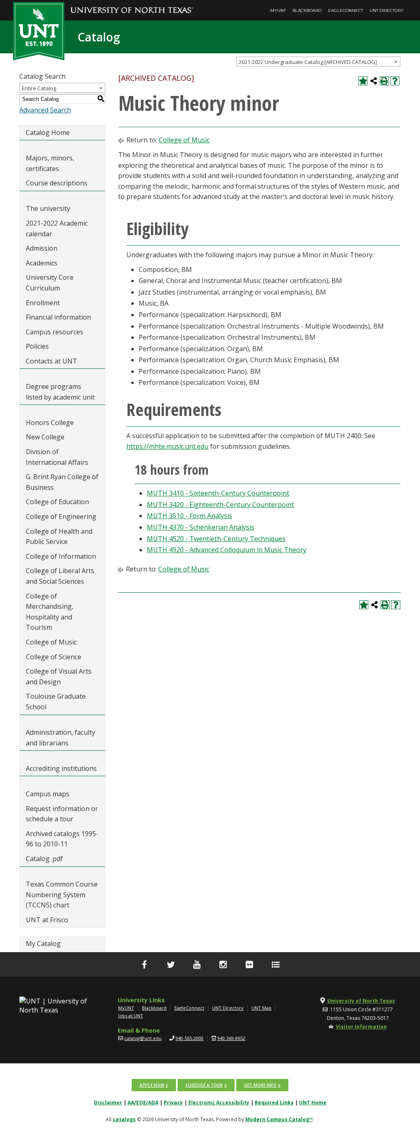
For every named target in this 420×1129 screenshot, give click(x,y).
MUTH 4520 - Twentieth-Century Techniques (216, 538)
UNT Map (261, 1008)
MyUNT (278, 10)
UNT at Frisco (47, 919)
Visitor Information (361, 1026)
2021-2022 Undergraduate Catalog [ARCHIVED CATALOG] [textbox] (308, 62)
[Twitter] (170, 964)
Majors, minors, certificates (50, 163)
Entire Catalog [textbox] (39, 88)
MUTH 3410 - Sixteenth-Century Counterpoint (218, 493)
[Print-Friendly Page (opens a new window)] (384, 80)
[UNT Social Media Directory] (275, 964)
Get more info (260, 1085)
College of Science (53, 656)
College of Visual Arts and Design (58, 676)
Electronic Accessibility (218, 1102)
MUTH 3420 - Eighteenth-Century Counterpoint (220, 504)
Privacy (173, 1102)
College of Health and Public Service (59, 536)
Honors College (50, 422)
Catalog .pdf (44, 858)
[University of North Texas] (132, 4)
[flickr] (249, 964)
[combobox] (318, 61)
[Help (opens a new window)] (394, 80)
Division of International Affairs (57, 457)
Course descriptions (56, 182)
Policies (37, 346)
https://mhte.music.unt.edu (167, 446)
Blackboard (307, 10)
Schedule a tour (204, 1085)
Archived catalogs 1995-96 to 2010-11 (62, 839)
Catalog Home (48, 132)
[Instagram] (223, 964)
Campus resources (54, 331)
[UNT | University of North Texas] (53, 1005)
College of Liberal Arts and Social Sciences (60, 576)
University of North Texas (361, 1000)
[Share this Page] (373, 80)
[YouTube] (197, 964)
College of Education (57, 501)
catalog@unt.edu (143, 1038)
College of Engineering (61, 516)
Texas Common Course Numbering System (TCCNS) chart (62, 895)
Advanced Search (45, 109)
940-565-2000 (189, 1038)
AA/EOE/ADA (143, 1102)
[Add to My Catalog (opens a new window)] (363, 80)
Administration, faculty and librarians (60, 737)
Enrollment (43, 302)
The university (48, 208)
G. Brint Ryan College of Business (62, 482)
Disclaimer (108, 1102)
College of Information (61, 556)
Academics (41, 262)
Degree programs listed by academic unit (60, 392)
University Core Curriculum (49, 283)
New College (45, 436)
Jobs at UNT (130, 1015)
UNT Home (312, 1102)
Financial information (58, 317)
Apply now (151, 1085)
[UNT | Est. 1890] (38, 30)
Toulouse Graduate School (56, 701)
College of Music (51, 642)
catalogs (124, 1119)
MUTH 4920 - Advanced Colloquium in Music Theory (226, 549)
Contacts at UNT (51, 361)
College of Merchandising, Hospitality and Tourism (49, 612)
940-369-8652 (231, 1038)
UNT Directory (387, 10)
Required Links (274, 1102)
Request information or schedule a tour (62, 814)
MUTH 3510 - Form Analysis (189, 515)
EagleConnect (345, 10)
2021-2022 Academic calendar (57, 228)
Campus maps (47, 793)
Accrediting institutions (61, 768)
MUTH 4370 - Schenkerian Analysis (200, 527)
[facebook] (144, 964)
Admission (41, 248)
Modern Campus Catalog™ (279, 1119)
